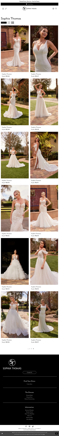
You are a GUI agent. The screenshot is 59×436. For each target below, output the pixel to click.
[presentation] (15, 48)
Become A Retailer (29, 410)
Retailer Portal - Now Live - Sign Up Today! (29, 1)
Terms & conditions (22, 428)
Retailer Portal (29, 412)
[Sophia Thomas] (29, 9)
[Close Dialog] (2, 433)
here (44, 434)
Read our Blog (29, 417)
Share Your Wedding (29, 414)
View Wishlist (29, 419)
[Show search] (6, 8)
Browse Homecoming (29, 399)
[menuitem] (3, 9)
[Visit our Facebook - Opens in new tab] (26, 426)
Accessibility (38, 428)
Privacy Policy (31, 428)
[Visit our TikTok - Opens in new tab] (33, 426)
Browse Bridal (29, 395)
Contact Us (29, 372)
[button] (3, 9)
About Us (29, 415)
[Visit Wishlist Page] (56, 8)
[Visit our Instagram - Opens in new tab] (29, 426)
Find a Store (29, 384)
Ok (56, 433)
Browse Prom (29, 397)
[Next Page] (33, 348)
